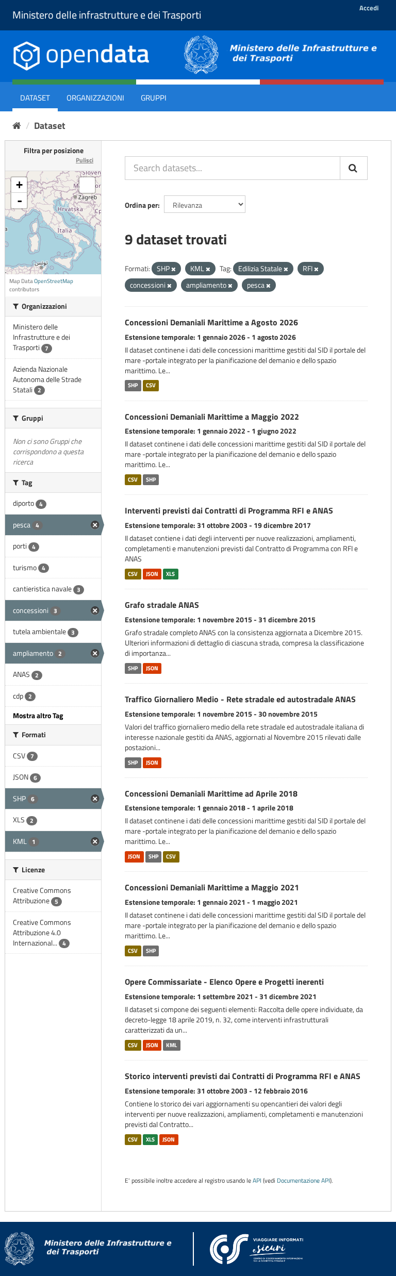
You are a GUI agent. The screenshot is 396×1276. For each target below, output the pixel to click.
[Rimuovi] (173, 269)
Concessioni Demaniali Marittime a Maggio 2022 (212, 416)
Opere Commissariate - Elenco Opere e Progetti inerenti (224, 981)
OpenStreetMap (53, 281)
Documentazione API (303, 1180)
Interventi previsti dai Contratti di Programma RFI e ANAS (229, 510)
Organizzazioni (95, 98)
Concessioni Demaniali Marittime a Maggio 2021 (212, 887)
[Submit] (354, 168)
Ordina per (141, 205)
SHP (133, 386)
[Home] (16, 125)
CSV (151, 386)
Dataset (35, 98)
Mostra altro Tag (38, 715)
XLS (170, 574)
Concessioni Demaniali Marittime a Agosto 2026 (211, 322)
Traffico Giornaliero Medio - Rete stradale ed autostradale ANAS (240, 699)
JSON (152, 574)
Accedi (368, 8)
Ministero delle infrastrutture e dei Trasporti (106, 15)
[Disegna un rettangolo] (87, 185)
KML (171, 1045)
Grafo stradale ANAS (162, 605)
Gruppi (154, 98)
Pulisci (84, 160)
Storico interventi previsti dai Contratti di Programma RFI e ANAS (242, 1076)
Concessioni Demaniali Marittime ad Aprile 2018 (211, 793)
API (257, 1180)
